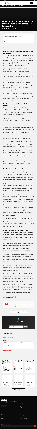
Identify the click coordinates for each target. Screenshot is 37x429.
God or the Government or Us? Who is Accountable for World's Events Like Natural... (7, 369)
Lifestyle (4, 18)
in (13, 297)
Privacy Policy (21, 417)
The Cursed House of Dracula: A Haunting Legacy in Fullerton (29, 368)
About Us (21, 413)
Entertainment (3, 417)
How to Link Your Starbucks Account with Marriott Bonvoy (12, 38)
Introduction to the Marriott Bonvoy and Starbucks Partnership (13, 36)
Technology (2, 413)
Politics (2, 418)
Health (2, 414)
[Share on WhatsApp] (16, 312)
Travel (15, 5)
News (19, 5)
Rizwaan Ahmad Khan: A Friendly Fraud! (18, 383)
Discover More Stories (18, 389)
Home (28, 0)
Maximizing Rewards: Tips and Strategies (10, 41)
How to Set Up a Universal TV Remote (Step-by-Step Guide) (6, 383)
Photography (10, 5)
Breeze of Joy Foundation (33, 0)
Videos (22, 5)
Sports (2, 415)
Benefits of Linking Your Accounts (9, 39)
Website (13, 306)
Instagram (10, 306)
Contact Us (21, 414)
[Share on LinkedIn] (19, 312)
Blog (6, 5)
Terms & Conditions (22, 415)
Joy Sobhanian (5, 28)
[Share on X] (14, 312)
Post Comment (7, 350)
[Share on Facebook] (11, 312)
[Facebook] (2, 406)
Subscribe (25, 326)
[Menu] (1, 3)
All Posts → (16, 306)
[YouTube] (6, 406)
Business (2, 419)
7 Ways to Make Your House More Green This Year (18, 368)
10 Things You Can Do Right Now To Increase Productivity (29, 383)
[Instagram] (4, 406)
